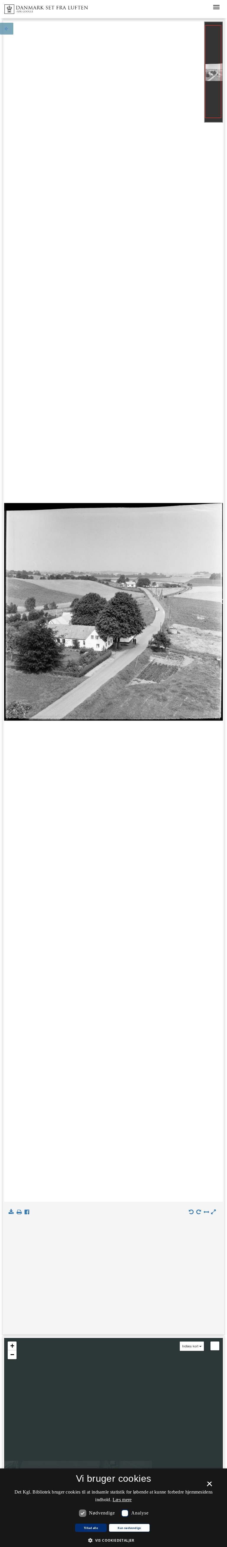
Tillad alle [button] (91, 1528)
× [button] (209, 1486)
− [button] (12, 1354)
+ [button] (12, 1345)
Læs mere (122, 1499)
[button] (113, 1540)
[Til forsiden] (44, 7)
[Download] (12, 1212)
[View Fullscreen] (214, 1345)
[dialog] (113, 1507)
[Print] (20, 1212)
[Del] (28, 1212)
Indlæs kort (190, 1346)
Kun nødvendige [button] (129, 1528)
